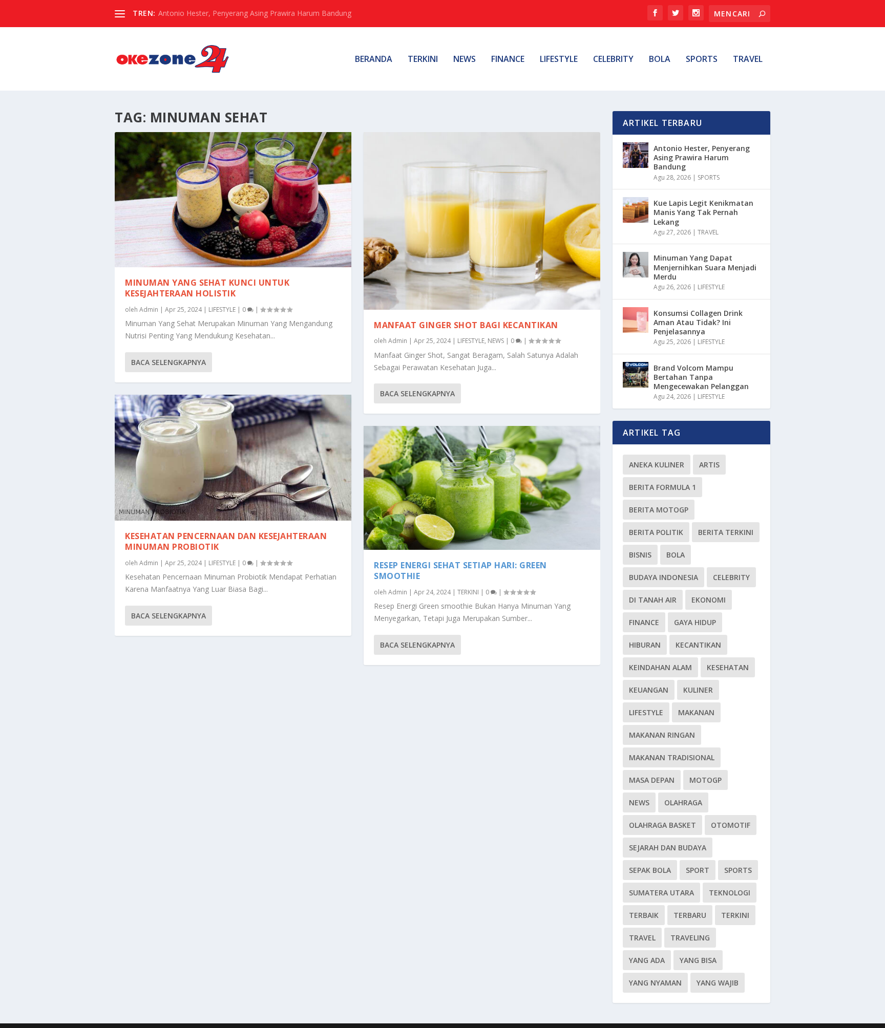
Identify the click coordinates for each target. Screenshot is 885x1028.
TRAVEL (748, 60)
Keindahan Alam (660, 667)
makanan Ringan (662, 735)
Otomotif (730, 825)
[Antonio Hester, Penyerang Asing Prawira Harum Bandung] (635, 155)
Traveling (690, 938)
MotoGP (705, 780)
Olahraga (683, 802)
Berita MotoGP (658, 510)
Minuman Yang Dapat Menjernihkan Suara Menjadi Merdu (705, 267)
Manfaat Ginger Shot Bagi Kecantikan (466, 325)
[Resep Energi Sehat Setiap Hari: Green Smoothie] (482, 488)
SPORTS (702, 60)
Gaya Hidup (695, 622)
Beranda (373, 60)
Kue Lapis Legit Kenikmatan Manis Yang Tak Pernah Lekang (703, 212)
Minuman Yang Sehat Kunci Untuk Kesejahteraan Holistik (207, 288)
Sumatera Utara (661, 892)
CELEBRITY (613, 60)
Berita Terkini (725, 532)
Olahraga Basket (662, 825)
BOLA (659, 60)
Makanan (696, 712)
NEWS (464, 60)
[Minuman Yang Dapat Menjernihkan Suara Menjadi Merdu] (635, 264)
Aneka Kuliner (656, 464)
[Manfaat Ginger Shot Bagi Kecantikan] (482, 221)
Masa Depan (652, 780)
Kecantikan (698, 645)
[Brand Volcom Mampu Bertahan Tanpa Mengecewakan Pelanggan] (635, 375)
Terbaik (644, 915)
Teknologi (729, 892)
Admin (148, 309)
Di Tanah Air (653, 600)
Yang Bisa (698, 960)
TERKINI (423, 60)
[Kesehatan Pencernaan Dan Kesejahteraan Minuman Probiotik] (233, 458)
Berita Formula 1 (662, 487)
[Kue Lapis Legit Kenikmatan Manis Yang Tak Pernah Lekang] (635, 210)
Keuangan (648, 690)
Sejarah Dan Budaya (667, 847)
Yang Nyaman (655, 983)
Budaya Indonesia (663, 577)
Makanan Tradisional (671, 757)
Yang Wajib (718, 983)
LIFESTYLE (559, 60)
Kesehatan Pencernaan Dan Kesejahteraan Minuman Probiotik (226, 541)
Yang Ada (647, 960)
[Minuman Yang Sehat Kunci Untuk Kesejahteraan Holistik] (233, 199)
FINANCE (507, 60)
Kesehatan (728, 667)
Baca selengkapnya (168, 362)
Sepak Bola (650, 870)
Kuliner (698, 690)
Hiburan (645, 645)
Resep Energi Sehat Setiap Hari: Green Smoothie (460, 571)
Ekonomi (708, 600)
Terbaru (689, 915)
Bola (675, 555)
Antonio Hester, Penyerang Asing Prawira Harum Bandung (254, 13)
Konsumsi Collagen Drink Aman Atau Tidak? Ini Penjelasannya (698, 322)
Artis (709, 464)
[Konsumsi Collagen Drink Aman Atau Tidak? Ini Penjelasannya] (635, 320)
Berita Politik (656, 532)
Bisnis (640, 555)
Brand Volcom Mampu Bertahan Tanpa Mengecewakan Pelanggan (701, 377)
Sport (697, 870)
